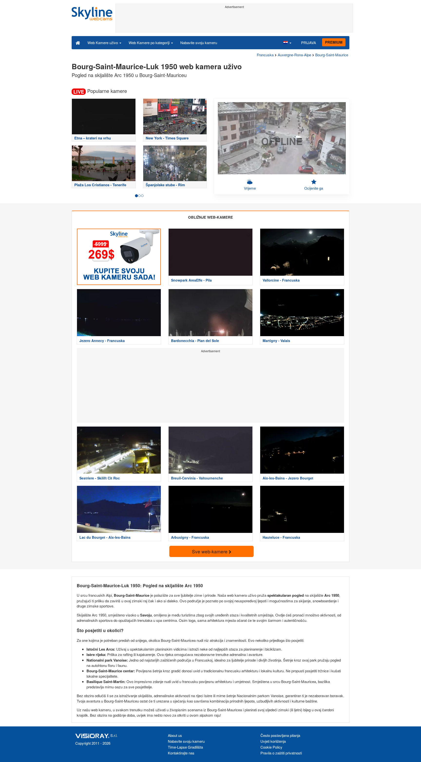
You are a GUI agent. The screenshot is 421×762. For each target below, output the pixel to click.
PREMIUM (334, 42)
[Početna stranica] (78, 42)
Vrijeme (250, 188)
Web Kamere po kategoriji (150, 42)
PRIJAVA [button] (308, 42)
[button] (287, 42)
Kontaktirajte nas (181, 752)
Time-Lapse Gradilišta (185, 747)
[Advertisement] (234, 21)
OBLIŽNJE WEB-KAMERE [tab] (210, 217)
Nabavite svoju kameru (198, 42)
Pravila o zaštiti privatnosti (281, 752)
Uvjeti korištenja (273, 741)
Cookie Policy (271, 747)
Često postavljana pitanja (280, 735)
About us (175, 735)
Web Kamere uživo (103, 42)
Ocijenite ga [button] (313, 188)
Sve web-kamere (210, 551)
